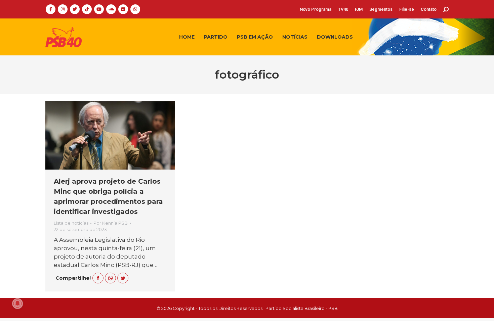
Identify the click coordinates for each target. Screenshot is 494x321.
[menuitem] (315, 9)
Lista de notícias (71, 223)
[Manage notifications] (17, 303)
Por (110, 223)
